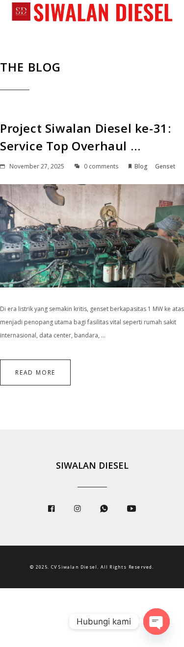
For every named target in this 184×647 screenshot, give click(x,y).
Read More (35, 372)
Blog (141, 166)
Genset (165, 166)
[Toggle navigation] (15, 31)
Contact (43, 55)
